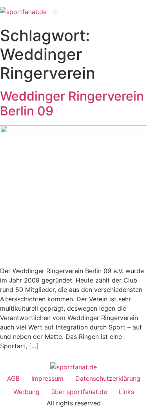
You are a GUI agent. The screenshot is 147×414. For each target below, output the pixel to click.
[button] (55, 11)
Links (126, 392)
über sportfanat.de (79, 392)
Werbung (26, 392)
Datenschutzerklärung (107, 378)
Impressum (47, 378)
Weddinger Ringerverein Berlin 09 (72, 104)
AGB (13, 378)
